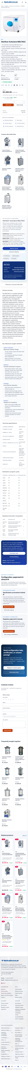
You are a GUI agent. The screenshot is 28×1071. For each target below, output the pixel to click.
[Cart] (25, 2)
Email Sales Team (14, 553)
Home (2, 6)
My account (4, 1005)
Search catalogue (19, 1018)
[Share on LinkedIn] (14, 85)
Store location (18, 989)
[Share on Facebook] (17, 85)
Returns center (18, 997)
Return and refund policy (7, 995)
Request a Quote (14, 248)
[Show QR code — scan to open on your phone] (22, 85)
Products (6, 6)
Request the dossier (9, 631)
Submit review (7, 730)
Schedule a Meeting (14, 251)
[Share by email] (9, 85)
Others (16, 1014)
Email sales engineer (9, 610)
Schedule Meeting (14, 556)
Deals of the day (19, 991)
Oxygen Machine (19, 1016)
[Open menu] (2, 2)
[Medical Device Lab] (11, 2)
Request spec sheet (8, 606)
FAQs (16, 995)
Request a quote (5, 1007)
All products (18, 1003)
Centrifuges (18, 1012)
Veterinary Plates (19, 1007)
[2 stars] (6, 699)
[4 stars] (11, 699)
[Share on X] (11, 85)
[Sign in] (22, 2)
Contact (3, 997)
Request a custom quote (14, 668)
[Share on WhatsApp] (6, 85)
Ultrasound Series (19, 1005)
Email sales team (14, 672)
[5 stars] (13, 699)
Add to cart (8, 104)
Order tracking (18, 993)
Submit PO (3, 1009)
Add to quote (20, 104)
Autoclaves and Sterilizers (14, 6)
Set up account (4, 1003)
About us (3, 989)
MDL (2, 39)
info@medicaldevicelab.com (11, 980)
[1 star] (4, 699)
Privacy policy (4, 991)
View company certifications (11, 634)
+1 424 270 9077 (9, 978)
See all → (25, 835)
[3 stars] (8, 699)
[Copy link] (20, 85)
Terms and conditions (6, 993)
